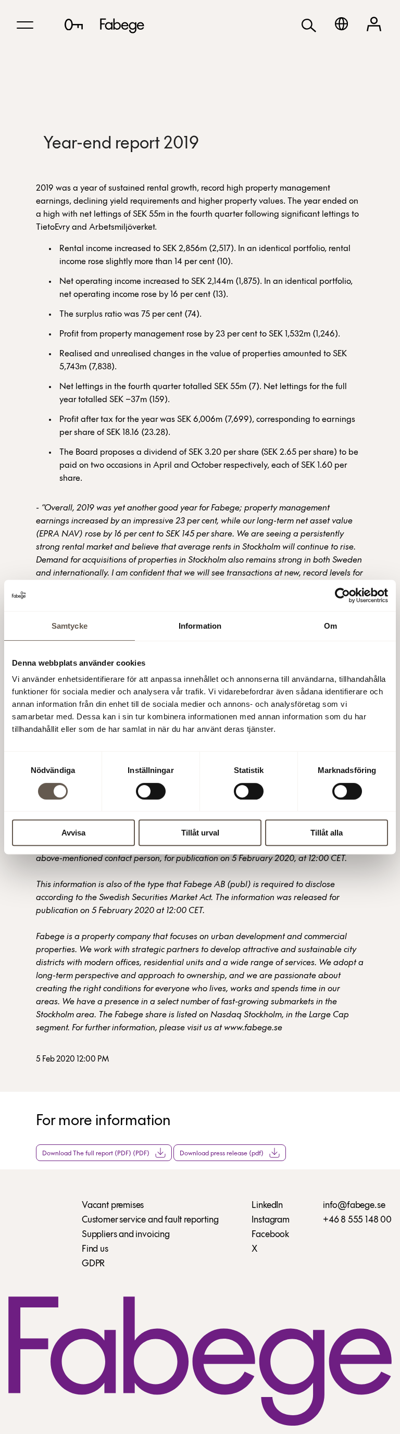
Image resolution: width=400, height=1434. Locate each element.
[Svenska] (341, 23)
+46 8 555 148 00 (357, 1220)
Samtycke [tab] (70, 625)
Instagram (270, 1220)
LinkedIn (267, 1206)
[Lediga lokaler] (74, 24)
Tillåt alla (326, 832)
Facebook (270, 1235)
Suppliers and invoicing (126, 1235)
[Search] (308, 25)
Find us (95, 1249)
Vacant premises (113, 1206)
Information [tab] (200, 625)
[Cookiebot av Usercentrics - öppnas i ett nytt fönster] (342, 595)
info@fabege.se (354, 1206)
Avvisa (73, 832)
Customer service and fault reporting (150, 1220)
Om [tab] (330, 625)
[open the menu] (25, 25)
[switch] (151, 791)
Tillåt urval (200, 832)
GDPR (93, 1264)
